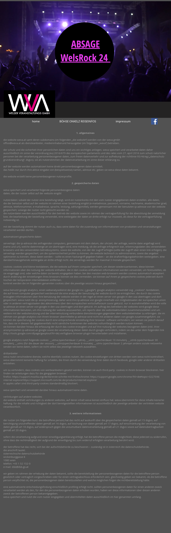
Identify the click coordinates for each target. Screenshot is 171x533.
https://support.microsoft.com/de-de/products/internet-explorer (60, 380)
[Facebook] (154, 121)
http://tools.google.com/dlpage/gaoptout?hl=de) (31, 333)
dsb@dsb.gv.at (20, 466)
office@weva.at (12, 143)
